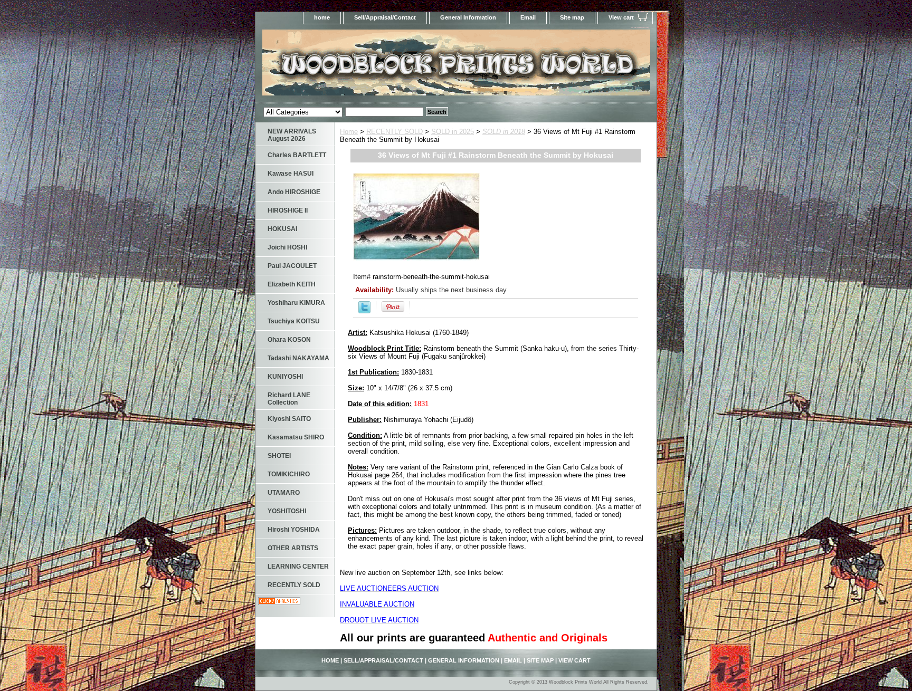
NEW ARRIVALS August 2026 (292, 135)
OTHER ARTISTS (293, 548)
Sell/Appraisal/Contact (385, 17)
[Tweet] (364, 311)
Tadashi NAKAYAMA (298, 358)
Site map (572, 17)
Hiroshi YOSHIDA (294, 529)
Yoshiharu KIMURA (296, 302)
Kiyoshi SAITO (289, 419)
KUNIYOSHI (285, 376)
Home (349, 132)
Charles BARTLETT (297, 155)
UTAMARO (284, 492)
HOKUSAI (282, 229)
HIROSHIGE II (288, 210)
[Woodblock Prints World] (387, 66)
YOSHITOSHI (287, 511)
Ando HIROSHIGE (294, 192)
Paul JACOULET (292, 266)
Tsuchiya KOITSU (294, 321)
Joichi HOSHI (287, 247)
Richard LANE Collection (289, 398)
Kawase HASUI (291, 173)
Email (528, 17)
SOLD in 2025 (452, 132)
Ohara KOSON (289, 339)
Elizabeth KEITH (292, 284)
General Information (468, 17)
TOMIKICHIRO (289, 474)
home (322, 17)
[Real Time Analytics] (279, 603)
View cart (621, 17)
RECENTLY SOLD (394, 132)
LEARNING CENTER (298, 566)
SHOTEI (279, 455)
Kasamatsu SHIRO (296, 437)
